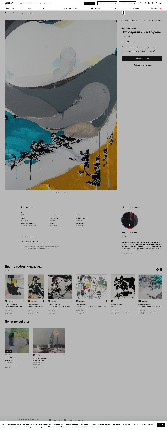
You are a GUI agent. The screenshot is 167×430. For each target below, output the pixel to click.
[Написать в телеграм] (145, 3)
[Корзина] (157, 3)
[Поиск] (21, 3)
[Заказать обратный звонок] (141, 3)
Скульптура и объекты (71, 8)
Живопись (10, 8)
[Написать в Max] (149, 3)
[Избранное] (153, 3)
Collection (47, 8)
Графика (28, 8)
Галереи (115, 8)
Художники (95, 8)
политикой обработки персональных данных (92, 427)
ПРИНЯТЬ (161, 425)
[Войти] (160, 3)
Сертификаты (134, 8)
